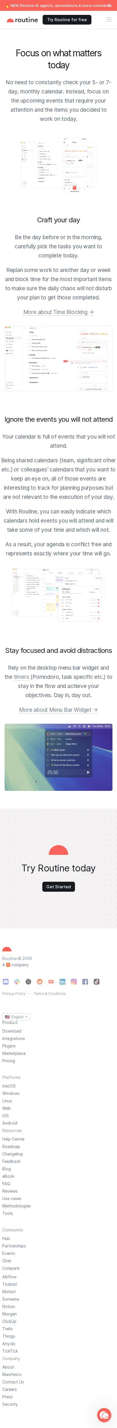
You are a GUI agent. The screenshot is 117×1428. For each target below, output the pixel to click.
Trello (7, 1329)
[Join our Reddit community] (39, 981)
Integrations (13, 1039)
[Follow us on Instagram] (73, 981)
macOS (9, 1086)
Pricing (8, 1061)
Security (10, 1404)
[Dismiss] (109, 5)
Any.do (8, 1344)
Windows (11, 1093)
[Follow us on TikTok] (96, 981)
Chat (6, 1261)
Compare (10, 1268)
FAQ (6, 1184)
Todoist (9, 1284)
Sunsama (10, 1299)
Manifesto (12, 1375)
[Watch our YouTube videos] (51, 981)
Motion (9, 1292)
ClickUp (9, 1321)
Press (7, 1397)
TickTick (10, 1351)
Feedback (11, 1161)
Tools (7, 1213)
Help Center (13, 1139)
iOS (5, 1116)
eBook (8, 1176)
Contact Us (13, 1382)
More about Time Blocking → (58, 312)
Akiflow (9, 1277)
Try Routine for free (67, 19)
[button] (104, 1415)
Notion (8, 1307)
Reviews (10, 1191)
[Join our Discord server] (5, 981)
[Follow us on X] (28, 981)
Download (11, 1031)
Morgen (9, 1314)
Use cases (11, 1199)
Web (6, 1108)
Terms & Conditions (50, 993)
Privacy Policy (14, 993)
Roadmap (11, 1147)
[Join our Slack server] (17, 981)
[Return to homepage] (22, 20)
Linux (7, 1101)
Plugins (9, 1046)
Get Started (58, 886)
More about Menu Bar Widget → (58, 710)
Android (9, 1123)
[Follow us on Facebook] (85, 981)
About (8, 1367)
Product (10, 1022)
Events (8, 1253)
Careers (9, 1389)
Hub (6, 1239)
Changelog (12, 1154)
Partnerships (14, 1246)
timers (21, 677)
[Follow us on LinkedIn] (62, 981)
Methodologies (16, 1206)
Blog (6, 1169)
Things (8, 1336)
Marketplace (14, 1053)
